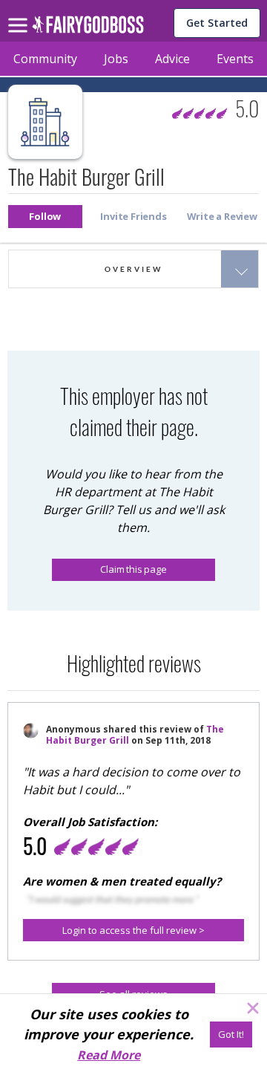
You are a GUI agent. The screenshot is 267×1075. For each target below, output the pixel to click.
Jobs (116, 59)
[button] (45, 216)
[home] (88, 29)
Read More (108, 1055)
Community (45, 59)
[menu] (20, 13)
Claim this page (133, 569)
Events (235, 59)
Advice (172, 59)
